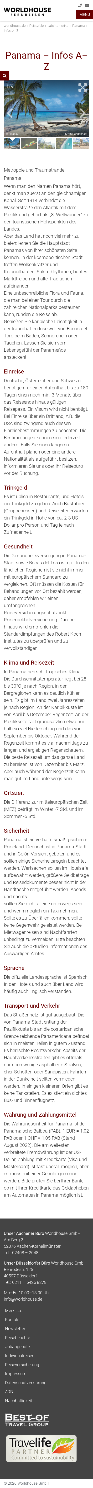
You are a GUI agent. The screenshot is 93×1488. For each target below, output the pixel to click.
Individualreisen (19, 1355)
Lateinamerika (57, 26)
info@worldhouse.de (88, 11)
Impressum (15, 1373)
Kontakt (12, 1319)
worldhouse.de (15, 26)
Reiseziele (36, 26)
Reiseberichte (17, 1337)
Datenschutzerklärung (25, 1382)
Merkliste (13, 1310)
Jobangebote (17, 1346)
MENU (84, 14)
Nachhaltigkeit (18, 1400)
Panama (78, 26)
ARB (9, 1391)
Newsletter (15, 1328)
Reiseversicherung (22, 1364)
